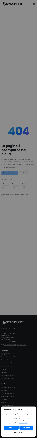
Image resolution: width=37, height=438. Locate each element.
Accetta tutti (11, 428)
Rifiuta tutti (26, 428)
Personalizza (18, 432)
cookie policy (23, 423)
